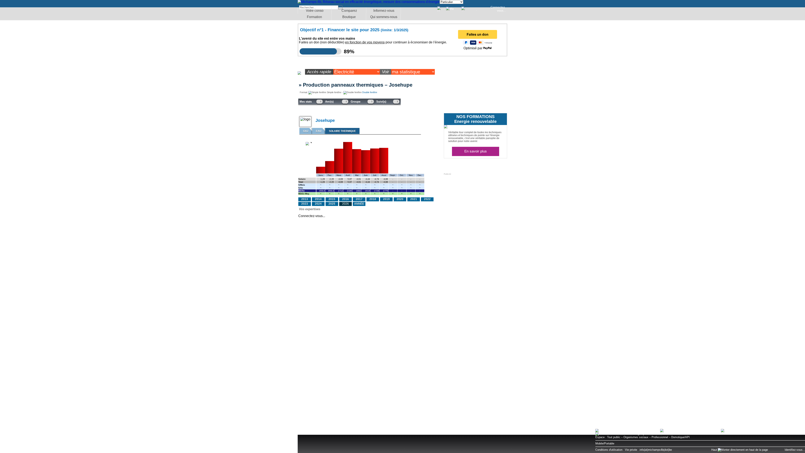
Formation (314, 17)
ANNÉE (359, 203)
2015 (331, 199)
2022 (427, 199)
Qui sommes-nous (383, 17)
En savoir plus (475, 151)
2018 (372, 199)
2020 (400, 199)
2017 (359, 199)
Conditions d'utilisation (608, 449)
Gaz (305, 131)
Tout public (613, 437)
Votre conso (314, 10)
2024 (318, 203)
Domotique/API (680, 437)
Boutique (349, 17)
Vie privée (631, 449)
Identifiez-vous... (795, 449)
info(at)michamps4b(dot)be (656, 449)
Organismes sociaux (635, 437)
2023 (304, 203)
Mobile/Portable (604, 443)
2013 (304, 199)
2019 (386, 199)
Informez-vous (383, 10)
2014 (318, 199)
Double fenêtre (369, 92)
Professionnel (660, 437)
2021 (413, 199)
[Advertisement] (475, 201)
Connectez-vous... (498, 8)
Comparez (349, 10)
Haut (714, 449)
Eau (318, 131)
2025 (331, 203)
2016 (345, 199)
